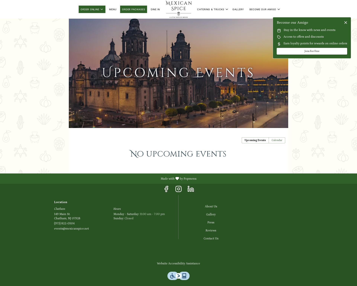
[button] (92, 9)
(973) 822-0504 (64, 223)
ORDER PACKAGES (133, 9)
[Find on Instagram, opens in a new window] (178, 190)
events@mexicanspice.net (71, 228)
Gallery (238, 9)
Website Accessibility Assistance (178, 263)
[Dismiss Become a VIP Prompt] (346, 23)
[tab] (255, 140)
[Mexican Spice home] (178, 9)
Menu (112, 9)
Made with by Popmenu (100, 178)
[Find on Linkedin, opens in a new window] (190, 190)
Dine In (155, 9)
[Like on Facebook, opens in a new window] (166, 190)
